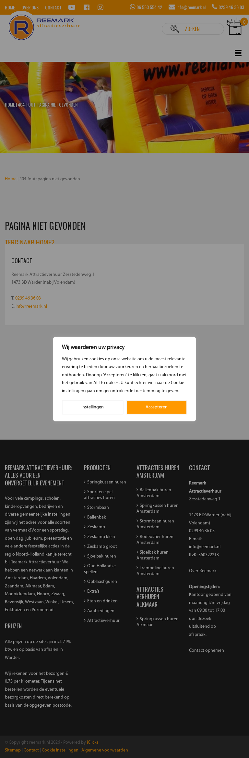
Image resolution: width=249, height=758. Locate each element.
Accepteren (157, 407)
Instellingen (92, 407)
